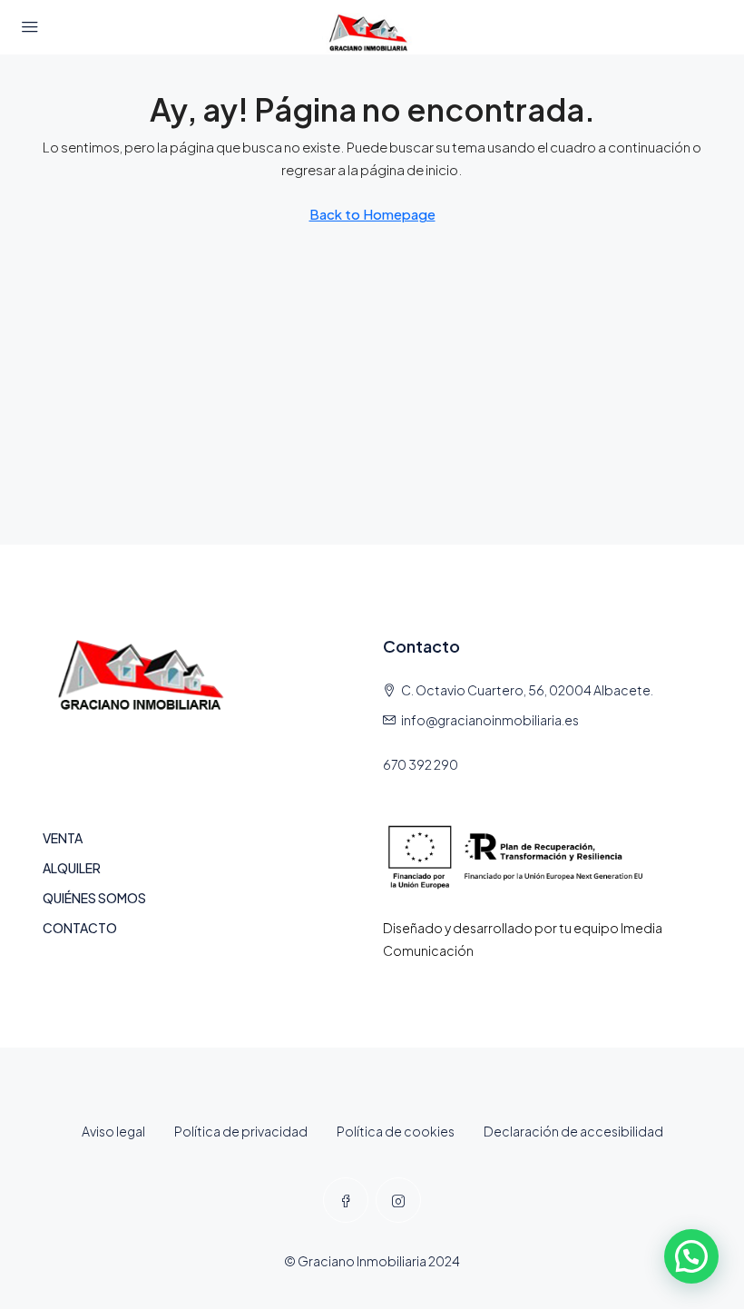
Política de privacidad (241, 1131)
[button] (691, 1256)
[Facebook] (345, 1200)
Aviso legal (113, 1131)
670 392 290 (420, 764)
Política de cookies (396, 1131)
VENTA (63, 838)
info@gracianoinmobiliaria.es (490, 720)
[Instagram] (398, 1200)
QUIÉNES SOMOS (94, 898)
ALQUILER (72, 868)
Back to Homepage (372, 213)
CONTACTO (80, 928)
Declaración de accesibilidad (573, 1131)
